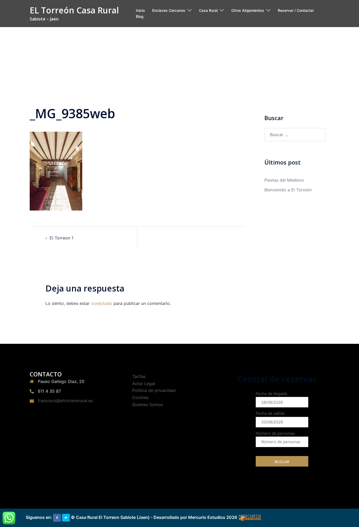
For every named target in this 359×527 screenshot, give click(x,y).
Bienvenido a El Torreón (288, 189)
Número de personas (275, 433)
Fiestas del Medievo (284, 180)
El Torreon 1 (61, 238)
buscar (282, 461)
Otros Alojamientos (247, 10)
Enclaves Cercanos (168, 10)
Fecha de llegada (271, 393)
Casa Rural (208, 10)
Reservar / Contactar (296, 10)
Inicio (140, 10)
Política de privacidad (154, 390)
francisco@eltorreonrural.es (65, 400)
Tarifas (139, 376)
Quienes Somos (147, 404)
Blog (139, 16)
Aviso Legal (143, 383)
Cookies (140, 397)
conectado (101, 303)
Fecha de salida (270, 413)
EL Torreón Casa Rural (74, 10)
